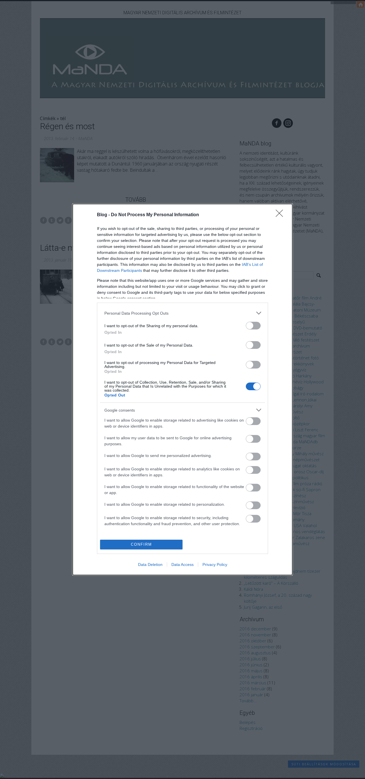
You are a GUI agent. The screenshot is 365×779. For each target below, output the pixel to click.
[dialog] (182, 389)
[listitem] (182, 313)
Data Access (182, 564)
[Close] (281, 215)
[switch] (253, 325)
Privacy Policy (214, 564)
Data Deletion (150, 564)
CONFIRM (141, 544)
